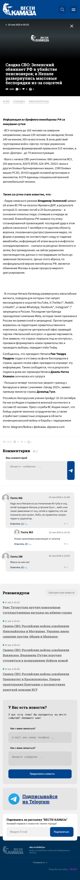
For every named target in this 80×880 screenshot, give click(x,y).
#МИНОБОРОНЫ (39, 101)
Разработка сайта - (63, 869)
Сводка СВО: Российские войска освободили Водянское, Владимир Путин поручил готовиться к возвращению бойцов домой (36, 655)
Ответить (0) (21, 544)
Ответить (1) (17, 524)
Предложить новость (42, 774)
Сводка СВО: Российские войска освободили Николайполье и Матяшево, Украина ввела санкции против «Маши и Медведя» (36, 631)
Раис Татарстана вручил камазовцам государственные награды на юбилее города (37, 609)
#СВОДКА (19, 101)
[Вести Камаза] (19, 9)
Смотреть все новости (61, 593)
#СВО (6, 101)
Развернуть (39, 862)
